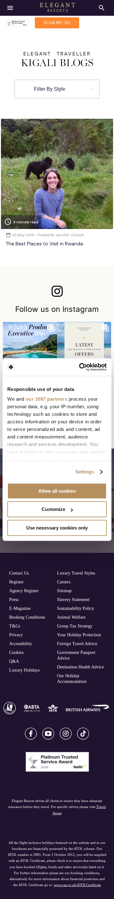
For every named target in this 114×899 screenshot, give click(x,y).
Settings (84, 471)
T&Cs (14, 625)
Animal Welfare (71, 617)
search (101, 8)
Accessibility (20, 643)
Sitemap (64, 590)
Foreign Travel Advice (77, 643)
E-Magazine (20, 608)
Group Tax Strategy (74, 625)
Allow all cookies (57, 491)
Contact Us (19, 572)
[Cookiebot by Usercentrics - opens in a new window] (80, 367)
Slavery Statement (73, 599)
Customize (53, 509)
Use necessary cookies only (57, 527)
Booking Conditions (27, 617)
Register (16, 581)
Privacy (16, 634)
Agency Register (24, 590)
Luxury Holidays (24, 670)
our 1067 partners (46, 399)
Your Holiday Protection (79, 634)
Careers (63, 581)
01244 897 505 (57, 22)
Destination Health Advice (80, 666)
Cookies (16, 652)
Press (13, 599)
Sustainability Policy (75, 608)
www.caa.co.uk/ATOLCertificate (77, 885)
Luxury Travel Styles (76, 572)
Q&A (14, 661)
